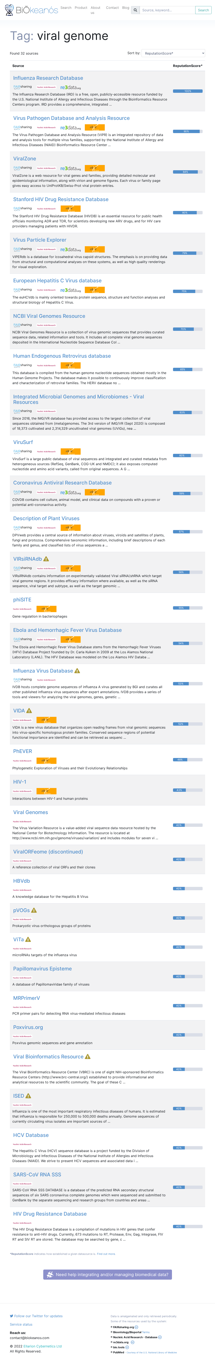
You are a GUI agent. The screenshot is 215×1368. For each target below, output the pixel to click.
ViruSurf (23, 442)
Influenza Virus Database (43, 671)
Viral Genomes (30, 812)
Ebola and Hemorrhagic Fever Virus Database (67, 630)
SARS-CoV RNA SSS (37, 1175)
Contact (112, 7)
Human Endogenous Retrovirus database (62, 356)
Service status (21, 1324)
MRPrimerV (26, 998)
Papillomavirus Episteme (42, 969)
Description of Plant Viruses (46, 518)
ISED (19, 1096)
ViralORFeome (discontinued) (48, 852)
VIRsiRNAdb (28, 559)
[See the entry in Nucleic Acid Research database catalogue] (49, 87)
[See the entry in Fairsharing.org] (24, 87)
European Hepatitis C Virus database (57, 281)
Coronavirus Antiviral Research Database (62, 483)
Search (65, 7)
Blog (125, 7)
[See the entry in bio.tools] (96, 127)
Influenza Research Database (48, 78)
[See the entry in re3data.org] (72, 87)
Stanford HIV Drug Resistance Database (61, 199)
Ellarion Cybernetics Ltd (43, 1346)
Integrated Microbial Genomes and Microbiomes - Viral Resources (78, 399)
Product (81, 7)
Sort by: (132, 53)
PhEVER (22, 751)
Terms (146, 1332)
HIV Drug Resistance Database (50, 1214)
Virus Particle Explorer (39, 240)
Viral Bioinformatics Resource (49, 1057)
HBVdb (21, 881)
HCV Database (31, 1135)
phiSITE (22, 600)
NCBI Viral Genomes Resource (49, 316)
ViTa (19, 939)
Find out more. (106, 1253)
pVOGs (22, 910)
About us (95, 10)
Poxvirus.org (28, 1027)
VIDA (19, 711)
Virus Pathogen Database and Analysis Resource (71, 118)
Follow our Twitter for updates (38, 1316)
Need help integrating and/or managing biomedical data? (111, 1274)
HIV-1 (19, 782)
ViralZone (24, 159)
